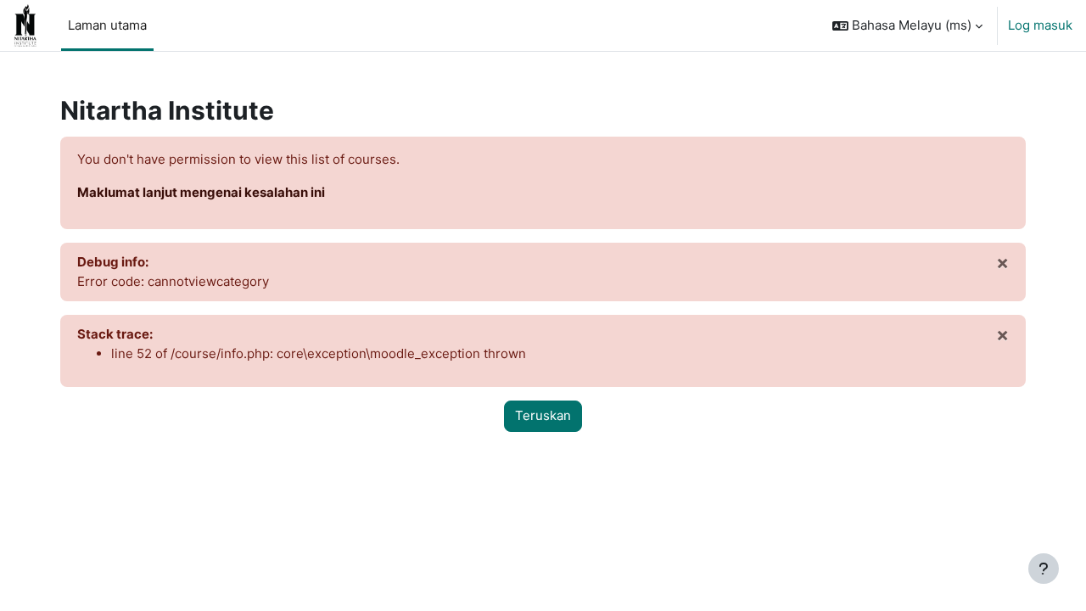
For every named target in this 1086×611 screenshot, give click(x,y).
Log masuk (1040, 25)
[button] (907, 25)
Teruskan (543, 415)
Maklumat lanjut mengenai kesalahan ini (201, 192)
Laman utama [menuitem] (107, 25)
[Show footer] (1043, 568)
